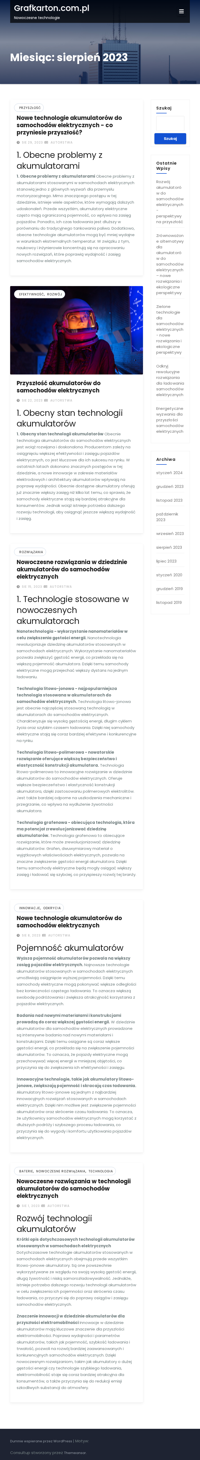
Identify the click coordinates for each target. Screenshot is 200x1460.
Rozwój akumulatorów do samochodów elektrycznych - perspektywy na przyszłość (170, 201)
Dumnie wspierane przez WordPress (41, 1441)
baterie (26, 1171)
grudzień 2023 (170, 486)
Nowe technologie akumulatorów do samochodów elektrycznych (69, 921)
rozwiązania (31, 552)
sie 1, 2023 (30, 1206)
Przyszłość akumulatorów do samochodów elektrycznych (59, 387)
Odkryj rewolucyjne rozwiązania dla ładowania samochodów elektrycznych (170, 380)
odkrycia (52, 908)
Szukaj (164, 108)
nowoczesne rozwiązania (60, 1171)
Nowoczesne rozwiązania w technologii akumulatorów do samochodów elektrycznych (74, 1188)
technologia (101, 1171)
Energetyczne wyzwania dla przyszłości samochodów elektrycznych (170, 420)
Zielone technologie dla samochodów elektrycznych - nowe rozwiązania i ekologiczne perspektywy (170, 329)
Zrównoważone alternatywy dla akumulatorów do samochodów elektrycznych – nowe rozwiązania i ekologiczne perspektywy (170, 264)
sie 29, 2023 (32, 142)
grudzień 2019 (169, 588)
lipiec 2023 (166, 561)
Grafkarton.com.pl (51, 8)
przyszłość (30, 108)
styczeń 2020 (169, 575)
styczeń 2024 (169, 472)
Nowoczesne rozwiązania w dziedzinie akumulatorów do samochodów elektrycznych (72, 569)
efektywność (31, 294)
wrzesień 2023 (170, 533)
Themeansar (75, 1452)
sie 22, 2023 (32, 400)
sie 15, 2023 (31, 586)
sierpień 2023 (169, 547)
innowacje (29, 908)
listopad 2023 (169, 500)
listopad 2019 (169, 602)
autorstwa (61, 142)
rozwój (54, 294)
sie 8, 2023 (31, 935)
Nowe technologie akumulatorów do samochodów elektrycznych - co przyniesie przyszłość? (69, 125)
